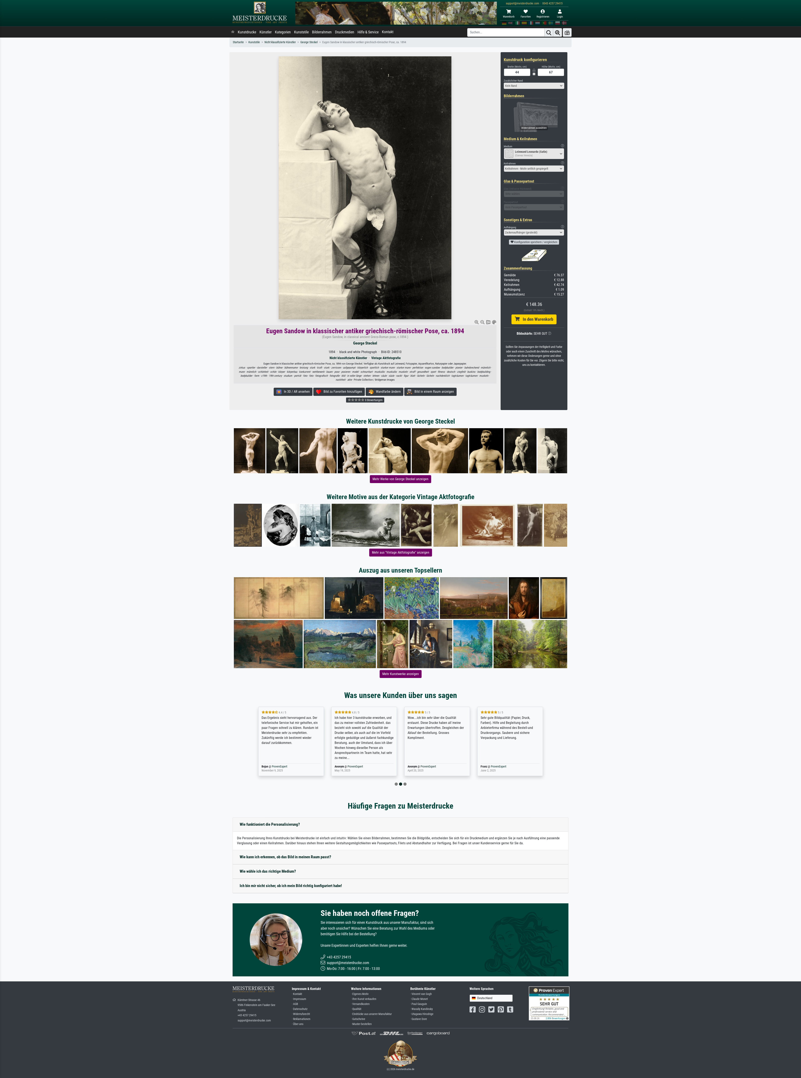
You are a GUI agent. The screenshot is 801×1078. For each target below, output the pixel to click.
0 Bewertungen (373, 400)
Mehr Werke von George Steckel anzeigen (400, 479)
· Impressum (299, 999)
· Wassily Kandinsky (421, 1009)
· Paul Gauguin (418, 1004)
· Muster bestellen (361, 1024)
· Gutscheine (358, 1019)
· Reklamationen (301, 1019)
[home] (232, 32)
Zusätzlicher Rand (513, 80)
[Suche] (548, 32)
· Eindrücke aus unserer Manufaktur (371, 1014)
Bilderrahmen (322, 32)
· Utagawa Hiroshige (421, 1014)
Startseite (238, 42)
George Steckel (309, 42)
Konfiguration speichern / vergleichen (535, 242)
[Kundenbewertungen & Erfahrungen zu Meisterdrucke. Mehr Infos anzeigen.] (549, 1003)
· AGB (295, 1004)
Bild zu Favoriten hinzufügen (341, 392)
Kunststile (301, 32)
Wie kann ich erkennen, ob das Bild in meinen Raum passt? (285, 857)
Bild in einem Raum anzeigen (433, 392)
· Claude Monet (419, 999)
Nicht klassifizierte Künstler (280, 42)
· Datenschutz (299, 1009)
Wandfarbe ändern (387, 392)
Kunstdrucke (247, 32)
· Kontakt (297, 994)
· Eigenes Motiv (360, 994)
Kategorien (283, 32)
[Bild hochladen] (567, 32)
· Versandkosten (360, 1004)
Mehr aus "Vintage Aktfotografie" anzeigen (400, 552)
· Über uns (297, 1024)
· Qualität (356, 1009)
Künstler (265, 32)
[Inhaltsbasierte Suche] (557, 32)
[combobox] (534, 86)
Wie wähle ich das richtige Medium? (268, 871)
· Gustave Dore (418, 1019)
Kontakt (387, 32)
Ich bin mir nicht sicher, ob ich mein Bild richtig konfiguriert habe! (291, 885)
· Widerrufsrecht (301, 1014)
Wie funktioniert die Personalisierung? (270, 824)
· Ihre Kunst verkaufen (363, 999)
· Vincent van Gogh (421, 994)
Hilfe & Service (368, 32)
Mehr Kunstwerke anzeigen (400, 674)
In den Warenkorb (536, 319)
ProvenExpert (282, 766)
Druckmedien (344, 32)
